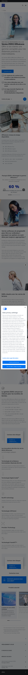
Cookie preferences (14, 362)
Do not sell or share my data (14, 366)
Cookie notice (6, 358)
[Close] (25, 307)
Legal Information (14, 358)
